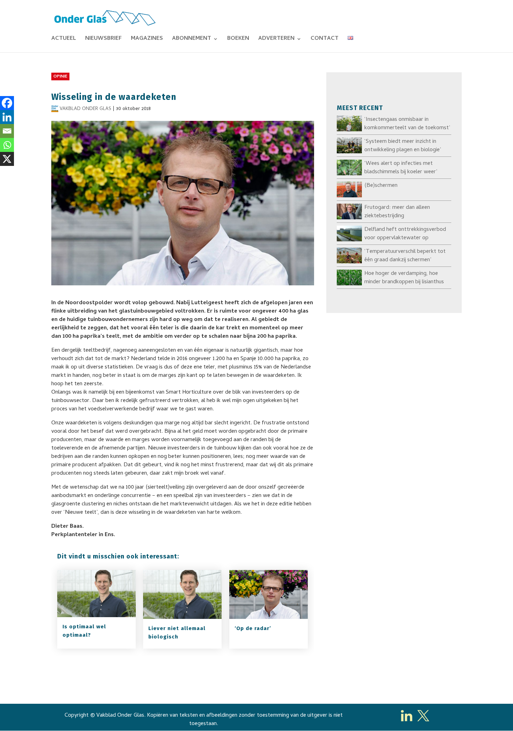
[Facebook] (7, 103)
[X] (7, 159)
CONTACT (325, 39)
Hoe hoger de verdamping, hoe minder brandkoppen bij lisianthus (404, 278)
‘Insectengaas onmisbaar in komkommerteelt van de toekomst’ (407, 124)
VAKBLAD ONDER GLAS (85, 109)
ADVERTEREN (276, 39)
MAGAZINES (147, 39)
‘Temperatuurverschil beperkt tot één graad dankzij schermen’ (405, 256)
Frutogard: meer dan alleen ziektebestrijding (397, 212)
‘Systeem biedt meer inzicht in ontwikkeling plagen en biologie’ (402, 146)
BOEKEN (238, 39)
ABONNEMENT (191, 39)
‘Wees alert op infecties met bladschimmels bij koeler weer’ (400, 168)
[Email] (7, 131)
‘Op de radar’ (253, 628)
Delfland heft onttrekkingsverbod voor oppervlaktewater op (405, 234)
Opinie (60, 76)
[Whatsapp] (7, 145)
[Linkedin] (7, 117)
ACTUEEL (63, 39)
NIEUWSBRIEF (103, 39)
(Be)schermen (380, 185)
